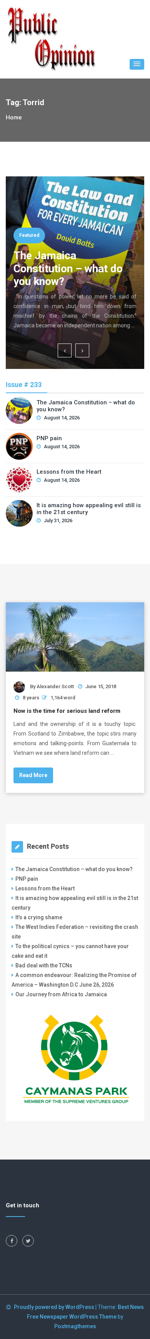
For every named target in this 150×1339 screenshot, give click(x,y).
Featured (29, 235)
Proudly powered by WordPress (54, 1307)
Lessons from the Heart (69, 471)
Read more (33, 775)
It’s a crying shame (38, 917)
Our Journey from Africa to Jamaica (61, 994)
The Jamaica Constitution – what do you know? (68, 268)
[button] (137, 64)
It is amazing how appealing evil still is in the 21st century (89, 509)
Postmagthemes (75, 1326)
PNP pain (49, 438)
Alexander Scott (55, 686)
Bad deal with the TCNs (43, 965)
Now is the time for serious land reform (66, 710)
